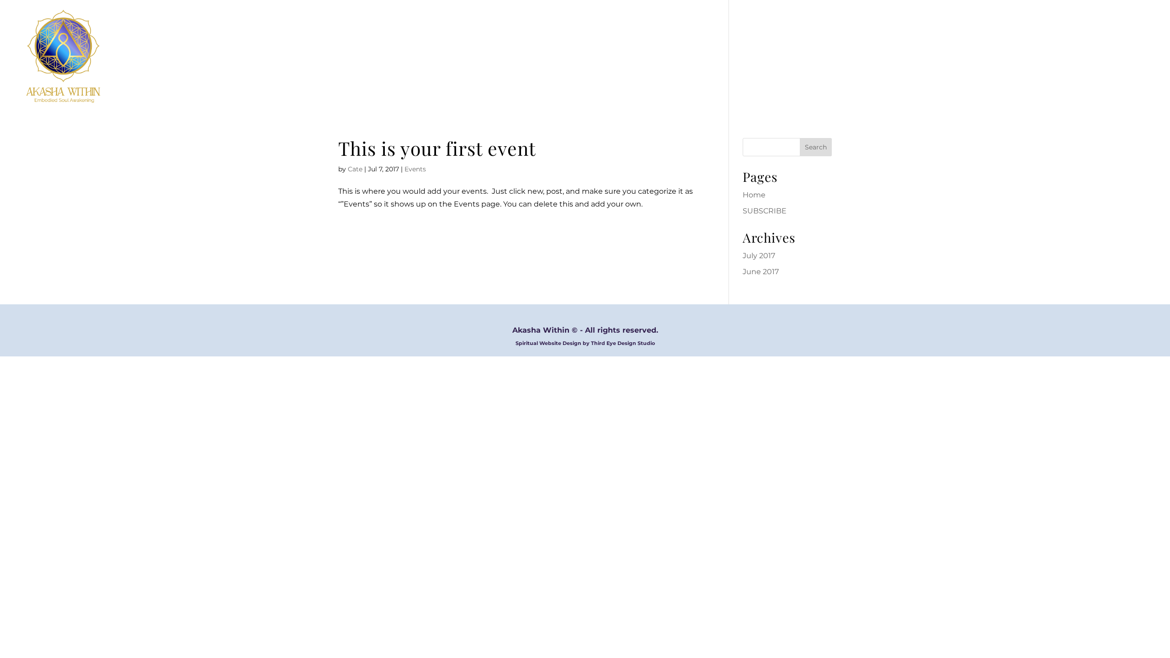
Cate (355, 169)
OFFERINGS (1082, 56)
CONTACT (1136, 56)
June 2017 (761, 271)
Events (415, 169)
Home (754, 195)
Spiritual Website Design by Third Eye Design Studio (585, 343)
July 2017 (759, 255)
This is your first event (437, 148)
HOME (994, 56)
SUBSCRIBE (765, 211)
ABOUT (1033, 56)
